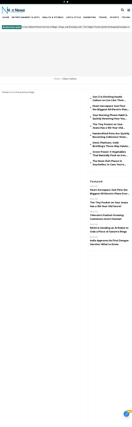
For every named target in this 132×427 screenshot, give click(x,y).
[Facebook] (64, 2)
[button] (128, 10)
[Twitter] (67, 2)
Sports (114, 17)
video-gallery (70, 79)
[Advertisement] (66, 54)
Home (6, 17)
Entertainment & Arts (26, 17)
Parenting (89, 17)
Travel (103, 17)
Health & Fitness (53, 17)
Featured (96, 181)
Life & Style (73, 17)
